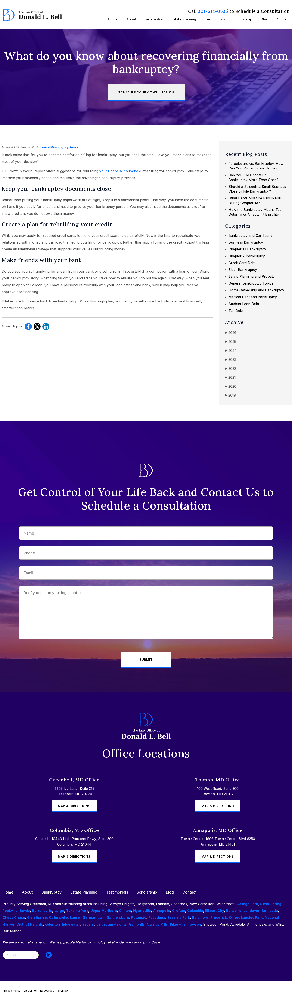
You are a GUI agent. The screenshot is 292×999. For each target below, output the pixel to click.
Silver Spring (270, 904)
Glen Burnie (37, 917)
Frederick (219, 917)
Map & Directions (74, 806)
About (131, 19)
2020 (230, 386)
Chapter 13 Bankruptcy (247, 249)
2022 (230, 368)
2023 (230, 359)
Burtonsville (42, 910)
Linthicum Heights (111, 924)
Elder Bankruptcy (243, 269)
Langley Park (252, 917)
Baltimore (200, 917)
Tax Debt (236, 310)
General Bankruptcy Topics (60, 147)
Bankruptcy (154, 19)
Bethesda (270, 910)
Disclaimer (30, 990)
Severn (88, 924)
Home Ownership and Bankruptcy (256, 290)
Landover (251, 910)
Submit (146, 659)
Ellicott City (214, 910)
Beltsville (233, 910)
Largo (59, 910)
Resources (47, 990)
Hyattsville (142, 910)
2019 (230, 395)
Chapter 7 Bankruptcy (247, 256)
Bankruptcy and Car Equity (250, 235)
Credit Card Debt (242, 263)
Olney (234, 917)
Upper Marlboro (103, 910)
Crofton (178, 910)
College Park (247, 904)
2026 (230, 332)
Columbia (195, 910)
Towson (194, 924)
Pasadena (156, 917)
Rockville (10, 910)
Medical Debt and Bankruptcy (253, 297)
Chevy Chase (14, 917)
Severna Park (178, 917)
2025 (230, 341)
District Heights (30, 924)
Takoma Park (77, 910)
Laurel (75, 917)
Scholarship (242, 19)
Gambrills (137, 924)
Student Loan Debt (244, 304)
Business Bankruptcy (246, 242)
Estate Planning (183, 19)
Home (113, 19)
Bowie (25, 910)
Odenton (52, 924)
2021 (230, 377)
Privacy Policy (11, 990)
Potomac (138, 917)
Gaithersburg (118, 917)
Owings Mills (157, 924)
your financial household (120, 171)
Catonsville (58, 917)
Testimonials (215, 19)
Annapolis (161, 910)
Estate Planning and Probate (252, 276)
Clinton (125, 910)
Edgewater (71, 924)
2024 (231, 350)
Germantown (94, 917)
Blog (264, 19)
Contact (283, 19)
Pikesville (178, 924)
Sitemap (62, 990)
